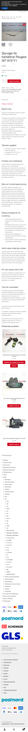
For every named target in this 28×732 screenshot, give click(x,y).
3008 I (8, 508)
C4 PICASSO (10, 559)
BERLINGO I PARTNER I (12, 533)
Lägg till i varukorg (14, 81)
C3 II (8, 547)
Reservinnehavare (9, 579)
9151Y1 (12, 92)
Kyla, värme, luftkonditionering (10, 593)
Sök (14, 729)
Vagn (5, 687)
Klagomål (6, 668)
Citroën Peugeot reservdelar (11, 659)
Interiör (5, 474)
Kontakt (5, 673)
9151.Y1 (8, 92)
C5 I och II (9, 562)
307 (14, 17)
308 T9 (8, 518)
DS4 (7, 569)
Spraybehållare (8, 581)
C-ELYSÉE (9, 540)
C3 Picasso (9, 552)
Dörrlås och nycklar (16, 89)
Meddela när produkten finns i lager (14, 362)
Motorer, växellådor (8, 598)
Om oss (5, 679)
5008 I (8, 525)
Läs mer (14, 366)
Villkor (5, 693)
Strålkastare (8, 586)
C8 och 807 (9, 567)
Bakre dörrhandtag (9, 482)
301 (7, 511)
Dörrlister (7, 489)
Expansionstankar (9, 491)
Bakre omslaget (10, 530)
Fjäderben (7, 494)
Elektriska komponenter (7, 91)
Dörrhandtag (8, 486)
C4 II (8, 557)
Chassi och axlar (7, 462)
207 (7, 506)
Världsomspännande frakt (10, 690)
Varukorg (21, 728)
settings (15, 5)
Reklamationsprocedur (9, 682)
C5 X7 (8, 564)
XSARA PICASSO (11, 574)
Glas (6, 496)
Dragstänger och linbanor (9, 467)
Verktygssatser (6, 601)
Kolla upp (6, 670)
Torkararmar (8, 591)
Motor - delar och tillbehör (9, 596)
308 (7, 516)
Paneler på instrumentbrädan (12, 576)
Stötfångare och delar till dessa (12, 584)
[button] (24, 24)
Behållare (5, 460)
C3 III (8, 550)
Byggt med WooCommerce (17, 724)
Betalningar (6, 665)
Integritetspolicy (7, 662)
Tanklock (7, 588)
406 (7, 520)
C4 (7, 554)
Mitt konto (6, 676)
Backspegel (8, 479)
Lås (11, 17)
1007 (8, 501)
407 (7, 523)
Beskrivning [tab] (5, 99)
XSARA (8, 571)
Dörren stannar (8, 484)
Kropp (8, 17)
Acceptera (5, 8)
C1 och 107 (9, 542)
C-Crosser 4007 (10, 537)
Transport (6, 684)
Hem (4, 17)
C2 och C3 (9, 545)
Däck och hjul (6, 465)
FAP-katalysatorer (7, 472)
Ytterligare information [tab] (7, 104)
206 (7, 503)
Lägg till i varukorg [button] (14, 406)
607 (7, 528)
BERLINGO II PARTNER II (13, 535)
